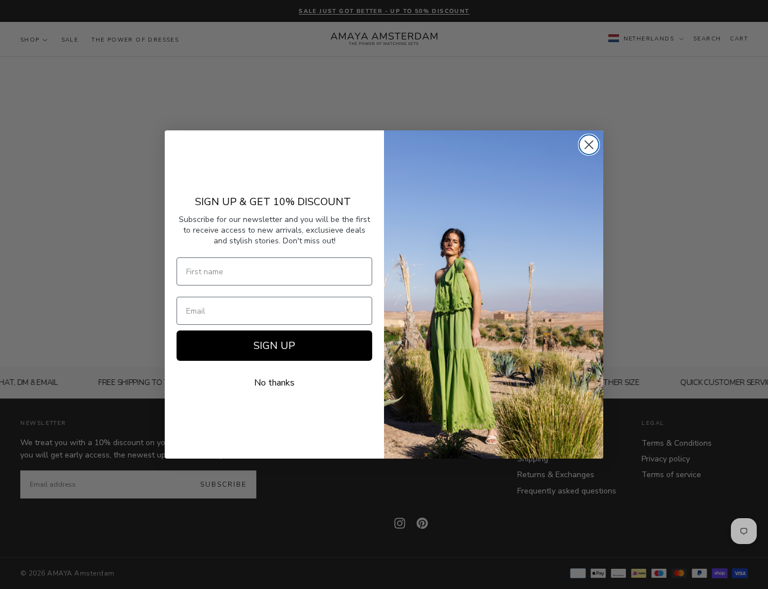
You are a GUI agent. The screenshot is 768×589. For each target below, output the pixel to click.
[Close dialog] (589, 145)
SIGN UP (274, 345)
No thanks (274, 383)
